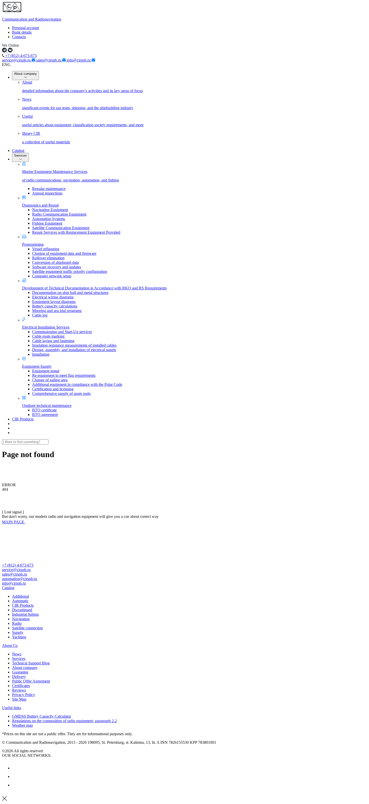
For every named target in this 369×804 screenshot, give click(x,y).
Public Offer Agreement (31, 681)
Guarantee (20, 672)
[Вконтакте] (16, 768)
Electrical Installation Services (46, 327)
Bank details (22, 32)
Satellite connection (27, 628)
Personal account (25, 28)
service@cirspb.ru (17, 60)
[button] (184, 588)
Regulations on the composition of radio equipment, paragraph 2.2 (64, 721)
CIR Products (23, 419)
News (16, 654)
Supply (17, 632)
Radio (17, 623)
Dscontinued (22, 610)
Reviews (19, 690)
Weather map (22, 725)
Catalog (18, 150)
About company (25, 74)
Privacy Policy (23, 695)
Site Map (19, 699)
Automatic (20, 601)
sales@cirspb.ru (49, 60)
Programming (33, 244)
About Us (10, 645)
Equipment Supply (37, 366)
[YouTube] (16, 776)
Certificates (21, 686)
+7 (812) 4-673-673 (20, 55)
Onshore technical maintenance (47, 405)
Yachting (19, 637)
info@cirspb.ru (79, 60)
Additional (20, 596)
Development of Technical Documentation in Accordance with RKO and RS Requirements (94, 288)
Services (20, 155)
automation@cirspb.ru (19, 579)
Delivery (19, 676)
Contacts (19, 37)
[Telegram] (16, 785)
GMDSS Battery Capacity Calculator (41, 716)
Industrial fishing (25, 614)
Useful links (11, 708)
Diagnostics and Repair (40, 205)
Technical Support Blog (31, 663)
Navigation (21, 619)
